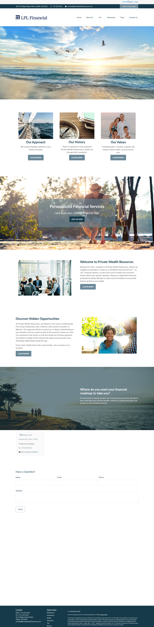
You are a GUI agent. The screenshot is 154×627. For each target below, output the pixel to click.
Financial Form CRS (75, 611)
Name (18, 477)
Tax (48, 623)
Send (20, 509)
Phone (101, 477)
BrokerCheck (104, 614)
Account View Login (129, 6)
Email (59, 477)
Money (49, 626)
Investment (50, 615)
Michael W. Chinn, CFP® (28, 439)
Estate (49, 618)
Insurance (50, 620)
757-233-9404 (57, 6)
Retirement (50, 613)
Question (19, 490)
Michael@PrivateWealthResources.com (30, 452)
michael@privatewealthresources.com (80, 6)
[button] (79, 17)
